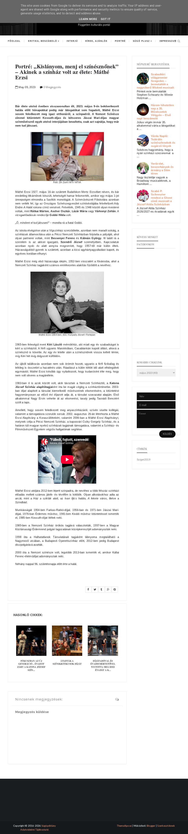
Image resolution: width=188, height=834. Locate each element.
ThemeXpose (124, 825)
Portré (120, 41)
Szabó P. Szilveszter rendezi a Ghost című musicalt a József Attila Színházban (154, 198)
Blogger (151, 825)
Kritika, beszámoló (42, 41)
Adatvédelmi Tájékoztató (34, 829)
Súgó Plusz (141, 41)
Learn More (88, 19)
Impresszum (168, 41)
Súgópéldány (48, 825)
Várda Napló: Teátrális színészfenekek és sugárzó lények (163, 140)
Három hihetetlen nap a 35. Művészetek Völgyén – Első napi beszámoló (155, 112)
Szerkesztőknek (166, 825)
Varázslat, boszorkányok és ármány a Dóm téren (162, 168)
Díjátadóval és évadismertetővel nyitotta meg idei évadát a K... (103, 665)
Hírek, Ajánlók (96, 41)
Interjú (72, 41)
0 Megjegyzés (52, 87)
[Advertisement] (22, 803)
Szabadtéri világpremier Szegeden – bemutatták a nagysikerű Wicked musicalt (155, 81)
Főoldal (14, 41)
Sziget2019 (143, 459)
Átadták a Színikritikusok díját (67, 662)
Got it (106, 19)
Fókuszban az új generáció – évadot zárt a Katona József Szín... (31, 665)
